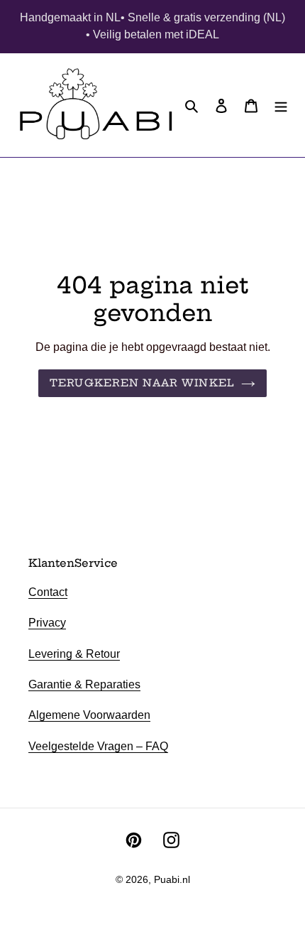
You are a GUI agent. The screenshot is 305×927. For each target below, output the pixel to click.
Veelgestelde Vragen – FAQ (98, 746)
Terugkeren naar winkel (142, 382)
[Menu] (281, 105)
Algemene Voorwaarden (89, 715)
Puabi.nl (172, 879)
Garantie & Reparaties (84, 684)
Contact (47, 592)
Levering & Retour (74, 654)
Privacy (47, 623)
